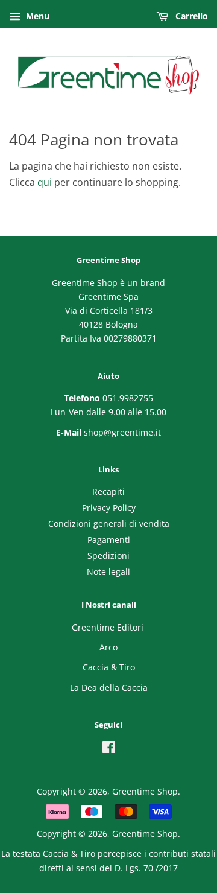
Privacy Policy (109, 507)
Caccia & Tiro (109, 667)
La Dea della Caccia (109, 687)
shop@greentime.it (122, 432)
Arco (108, 647)
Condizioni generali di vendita (108, 523)
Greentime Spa (108, 296)
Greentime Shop (145, 791)
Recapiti (108, 491)
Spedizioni (108, 555)
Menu (36, 16)
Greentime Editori (107, 627)
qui (44, 182)
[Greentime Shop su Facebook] (109, 749)
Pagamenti (108, 539)
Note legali (108, 571)
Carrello (190, 16)
